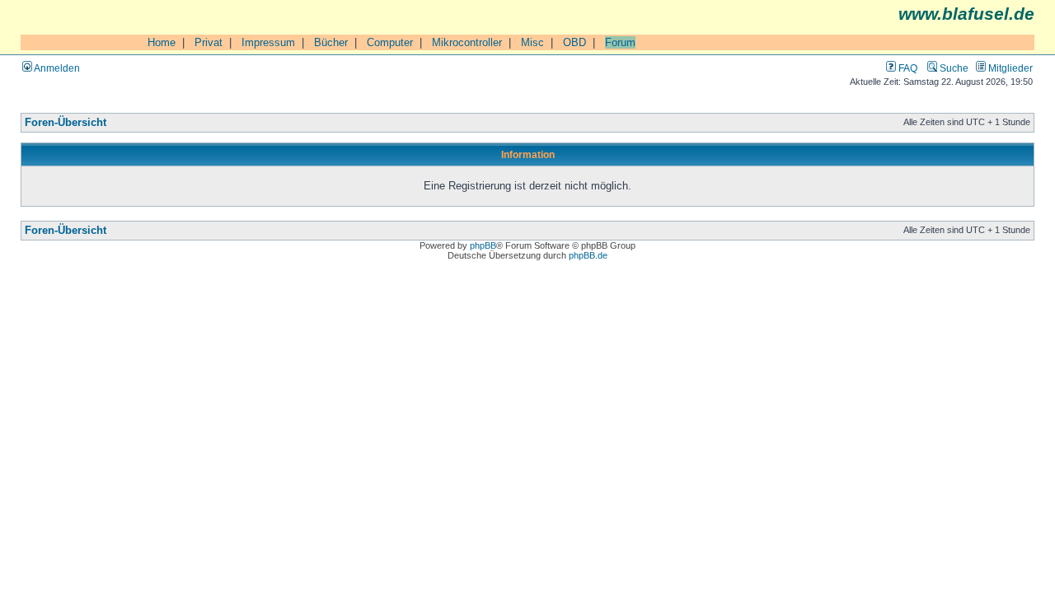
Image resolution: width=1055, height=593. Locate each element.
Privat (209, 42)
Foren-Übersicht (65, 122)
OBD (574, 42)
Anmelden (56, 68)
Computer (390, 42)
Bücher (331, 42)
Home (162, 42)
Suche (952, 68)
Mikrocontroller (467, 42)
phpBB (483, 245)
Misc (532, 42)
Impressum (268, 42)
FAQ (906, 68)
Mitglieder (1009, 68)
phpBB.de (588, 255)
